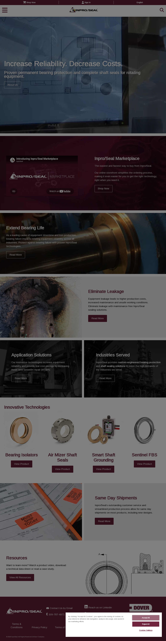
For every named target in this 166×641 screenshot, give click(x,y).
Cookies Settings (146, 630)
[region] (114, 624)
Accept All (146, 618)
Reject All (145, 624)
